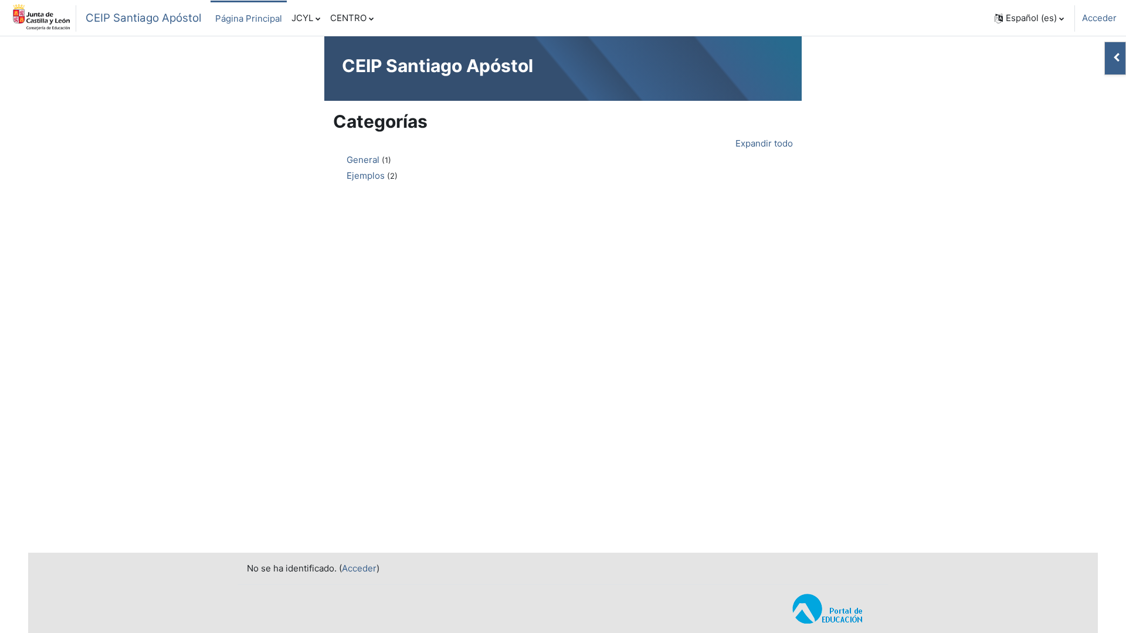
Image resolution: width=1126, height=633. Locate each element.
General (363, 159)
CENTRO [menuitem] (348, 17)
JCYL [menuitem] (302, 17)
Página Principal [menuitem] (248, 18)
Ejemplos (366, 175)
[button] (1029, 18)
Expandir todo (764, 143)
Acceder (1099, 17)
